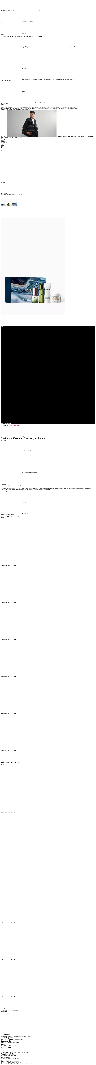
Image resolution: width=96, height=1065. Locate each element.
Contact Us (3, 1042)
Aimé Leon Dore (15, 107)
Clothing (3, 1039)
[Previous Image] (11, 213)
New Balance (52, 108)
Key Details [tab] (9, 485)
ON (64, 108)
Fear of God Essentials (22, 108)
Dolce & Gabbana (27, 1036)
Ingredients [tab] (13, 485)
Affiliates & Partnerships (15, 1045)
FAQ (7, 1042)
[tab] (3, 203)
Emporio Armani (13, 108)
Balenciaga (8, 1036)
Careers (7, 1045)
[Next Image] (11, 320)
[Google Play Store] (15, 1058)
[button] (2, 34)
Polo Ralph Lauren (69, 108)
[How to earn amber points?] (11, 457)
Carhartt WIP (59, 107)
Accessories (16, 1039)
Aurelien (30, 107)
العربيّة (38, 10)
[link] (37, 36)
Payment (10, 1042)
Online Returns (14, 1055)
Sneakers (10, 1039)
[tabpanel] (48, 489)
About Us (3, 1045)
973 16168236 (16, 1061)
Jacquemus (34, 108)
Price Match (26, 1052)
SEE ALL (3, 517)
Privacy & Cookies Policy (16, 1052)
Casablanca (66, 107)
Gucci (29, 108)
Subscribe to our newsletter (7, 1008)
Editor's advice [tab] (4, 485)
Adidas (9, 107)
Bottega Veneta (39, 107)
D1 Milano (73, 107)
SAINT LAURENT (10, 109)
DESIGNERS (4, 136)
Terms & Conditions (5, 1052)
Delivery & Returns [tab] (19, 485)
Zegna (29, 109)
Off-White (60, 108)
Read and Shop (4, 1049)
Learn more (34, 472)
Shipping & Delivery (6, 1055)
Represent (3, 109)
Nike (57, 108)
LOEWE (39, 108)
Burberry (54, 107)
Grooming (21, 1039)
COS (70, 107)
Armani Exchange (23, 107)
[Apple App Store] (5, 1058)
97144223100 (17, 1062)
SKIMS (16, 109)
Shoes (6, 1039)
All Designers (4, 107)
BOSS (33, 107)
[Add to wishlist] (16, 479)
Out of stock (3, 484)
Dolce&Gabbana (5, 108)
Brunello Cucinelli (47, 107)
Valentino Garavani (23, 109)
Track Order (16, 1042)
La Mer (3, 425)
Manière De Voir (45, 108)
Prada (75, 108)
